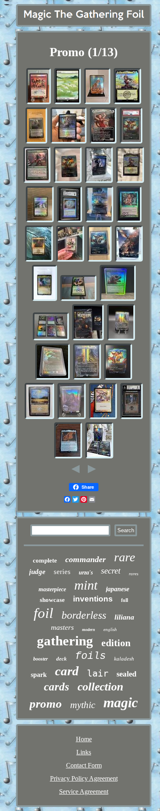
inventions (93, 599)
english (110, 629)
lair (97, 673)
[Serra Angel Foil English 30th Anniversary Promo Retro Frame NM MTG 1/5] (103, 417)
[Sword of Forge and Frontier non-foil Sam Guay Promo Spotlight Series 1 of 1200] (87, 378)
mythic (82, 705)
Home (84, 739)
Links (83, 752)
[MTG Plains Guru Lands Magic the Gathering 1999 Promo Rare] (39, 417)
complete (45, 560)
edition (115, 643)
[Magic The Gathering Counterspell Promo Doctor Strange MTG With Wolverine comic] (88, 338)
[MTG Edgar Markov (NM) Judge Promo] (39, 260)
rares (133, 573)
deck (61, 659)
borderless (84, 615)
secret (111, 571)
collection (100, 686)
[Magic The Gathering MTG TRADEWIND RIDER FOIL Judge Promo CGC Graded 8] (69, 220)
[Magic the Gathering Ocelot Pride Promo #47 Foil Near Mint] (97, 102)
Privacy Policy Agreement (84, 778)
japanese (117, 588)
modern (88, 629)
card (67, 671)
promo (46, 703)
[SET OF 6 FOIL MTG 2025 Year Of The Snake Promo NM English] (51, 338)
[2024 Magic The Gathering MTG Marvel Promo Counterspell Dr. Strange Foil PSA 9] (131, 142)
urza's (86, 573)
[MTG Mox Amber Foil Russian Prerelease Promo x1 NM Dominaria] (68, 456)
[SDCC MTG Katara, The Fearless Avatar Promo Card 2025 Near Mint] (127, 102)
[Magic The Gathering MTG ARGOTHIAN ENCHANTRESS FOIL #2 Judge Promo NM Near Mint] (129, 220)
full (124, 600)
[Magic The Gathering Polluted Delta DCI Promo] (40, 220)
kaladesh (124, 659)
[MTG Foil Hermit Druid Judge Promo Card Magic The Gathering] (78, 299)
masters (62, 627)
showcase (52, 600)
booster (40, 659)
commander (85, 559)
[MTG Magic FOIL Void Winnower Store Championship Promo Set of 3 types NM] (99, 456)
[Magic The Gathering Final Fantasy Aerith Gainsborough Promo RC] (103, 142)
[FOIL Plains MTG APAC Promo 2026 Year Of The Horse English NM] (67, 102)
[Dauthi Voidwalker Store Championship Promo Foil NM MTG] (72, 417)
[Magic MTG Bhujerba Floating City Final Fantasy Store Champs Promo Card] (99, 220)
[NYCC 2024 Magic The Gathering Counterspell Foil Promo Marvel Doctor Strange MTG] (118, 378)
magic (120, 702)
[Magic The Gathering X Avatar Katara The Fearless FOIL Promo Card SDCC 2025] (130, 181)
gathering (65, 640)
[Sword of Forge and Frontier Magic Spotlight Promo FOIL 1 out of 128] (121, 338)
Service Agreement (83, 791)
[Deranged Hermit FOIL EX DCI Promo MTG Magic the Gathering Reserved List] (37, 181)
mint (86, 585)
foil (43, 613)
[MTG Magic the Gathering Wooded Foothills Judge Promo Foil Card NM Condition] (70, 260)
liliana (124, 617)
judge (37, 572)
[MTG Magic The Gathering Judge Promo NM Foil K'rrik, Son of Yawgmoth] (68, 142)
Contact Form (84, 765)
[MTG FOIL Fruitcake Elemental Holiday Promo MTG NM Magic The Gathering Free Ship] (118, 299)
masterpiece (52, 589)
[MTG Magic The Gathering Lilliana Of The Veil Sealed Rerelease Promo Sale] (36, 142)
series (62, 572)
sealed (127, 674)
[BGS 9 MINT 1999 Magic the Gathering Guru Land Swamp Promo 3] (131, 417)
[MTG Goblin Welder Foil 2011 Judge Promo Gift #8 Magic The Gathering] (38, 102)
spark (39, 674)
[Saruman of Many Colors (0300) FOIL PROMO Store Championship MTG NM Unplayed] (44, 299)
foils (90, 656)
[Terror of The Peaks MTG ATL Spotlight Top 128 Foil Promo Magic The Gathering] (52, 378)
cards (56, 687)
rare (124, 557)
